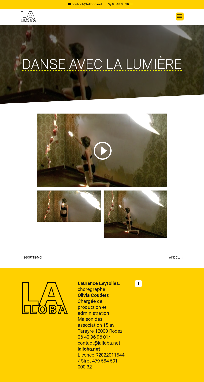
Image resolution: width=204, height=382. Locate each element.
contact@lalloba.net (87, 4)
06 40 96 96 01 (122, 4)
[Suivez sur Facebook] (138, 283)
